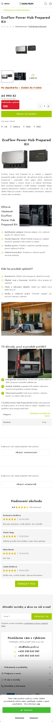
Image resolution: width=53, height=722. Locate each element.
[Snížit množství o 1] (40, 106)
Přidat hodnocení (26, 452)
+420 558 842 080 (28, 651)
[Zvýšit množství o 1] (48, 106)
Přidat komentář (26, 484)
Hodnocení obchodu (26, 501)
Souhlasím (28, 710)
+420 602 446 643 (28, 655)
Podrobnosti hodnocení (37, 26)
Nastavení (34, 718)
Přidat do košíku (26, 114)
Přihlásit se (42, 616)
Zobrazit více (26, 583)
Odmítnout (19, 718)
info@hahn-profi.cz (29, 647)
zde (38, 704)
